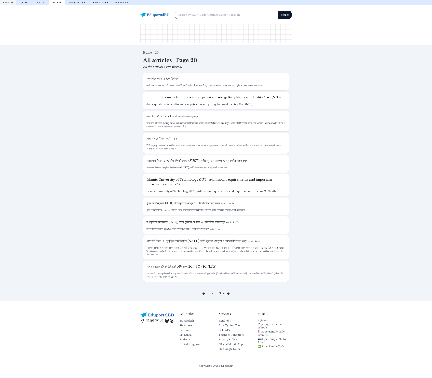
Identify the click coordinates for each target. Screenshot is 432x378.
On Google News (229, 349)
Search (8, 2)
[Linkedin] (152, 320)
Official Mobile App (231, 344)
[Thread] (172, 320)
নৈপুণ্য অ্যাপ (262, 320)
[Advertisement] (216, 33)
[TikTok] (162, 320)
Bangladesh (187, 320)
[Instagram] (147, 320)
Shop (40, 2)
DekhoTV (225, 330)
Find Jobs (225, 320)
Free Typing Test (229, 325)
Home (147, 52)
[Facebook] (142, 320)
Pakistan (185, 339)
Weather (121, 2)
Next (222, 293)
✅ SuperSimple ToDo (271, 346)
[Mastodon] (167, 320)
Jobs (24, 2)
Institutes (77, 2)
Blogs (56, 2)
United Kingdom (190, 344)
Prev (209, 293)
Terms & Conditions (232, 334)
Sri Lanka (186, 334)
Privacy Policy (228, 339)
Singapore (186, 325)
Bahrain (185, 330)
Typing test (101, 2)
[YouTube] (157, 320)
